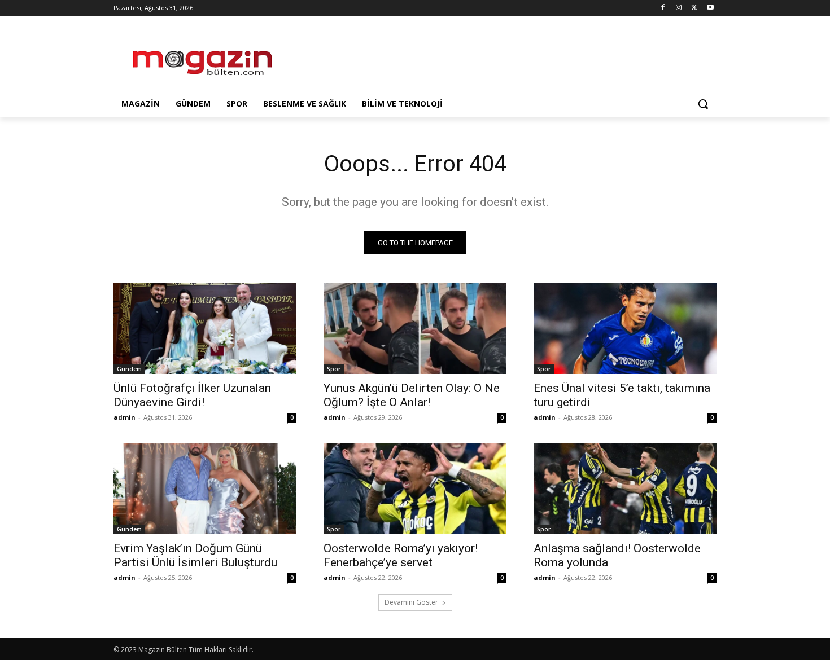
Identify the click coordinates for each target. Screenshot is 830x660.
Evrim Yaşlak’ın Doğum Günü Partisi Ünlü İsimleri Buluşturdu (195, 555)
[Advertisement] (499, 57)
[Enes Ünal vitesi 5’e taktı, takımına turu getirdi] (625, 328)
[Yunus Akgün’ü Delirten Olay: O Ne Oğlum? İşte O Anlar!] (415, 328)
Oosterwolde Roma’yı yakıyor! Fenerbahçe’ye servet (401, 555)
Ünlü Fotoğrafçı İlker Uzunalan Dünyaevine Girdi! (192, 395)
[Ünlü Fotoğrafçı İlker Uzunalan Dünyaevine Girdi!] (204, 328)
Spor (333, 369)
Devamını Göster (411, 602)
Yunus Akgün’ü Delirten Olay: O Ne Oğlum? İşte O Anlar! (412, 395)
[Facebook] (663, 8)
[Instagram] (678, 8)
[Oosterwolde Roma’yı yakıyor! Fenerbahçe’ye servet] (415, 488)
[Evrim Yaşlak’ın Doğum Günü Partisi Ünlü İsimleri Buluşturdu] (204, 488)
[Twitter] (694, 8)
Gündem (129, 369)
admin (124, 417)
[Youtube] (710, 8)
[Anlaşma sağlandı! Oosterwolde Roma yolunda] (625, 488)
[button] (703, 103)
